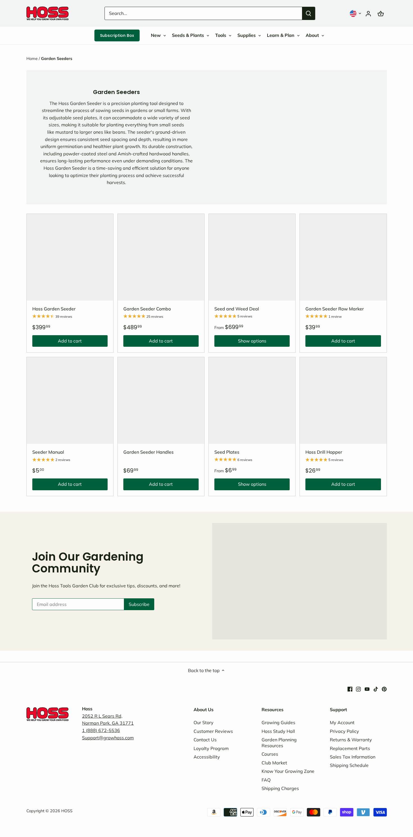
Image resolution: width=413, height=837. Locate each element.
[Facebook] (350, 689)
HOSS (66, 810)
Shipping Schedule (349, 765)
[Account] (368, 13)
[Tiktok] (375, 689)
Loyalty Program (211, 748)
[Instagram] (358, 689)
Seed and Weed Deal (236, 309)
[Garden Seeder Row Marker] (343, 257)
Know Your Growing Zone (288, 771)
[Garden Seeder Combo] (161, 257)
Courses (270, 754)
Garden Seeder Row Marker (334, 309)
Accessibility (207, 757)
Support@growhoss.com (108, 737)
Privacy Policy (344, 731)
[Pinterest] (384, 689)
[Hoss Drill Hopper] (343, 400)
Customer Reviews (213, 731)
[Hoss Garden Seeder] (70, 257)
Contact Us (205, 739)
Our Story (204, 722)
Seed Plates (226, 452)
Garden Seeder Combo (147, 309)
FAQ (266, 780)
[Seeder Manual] (70, 400)
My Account (342, 722)
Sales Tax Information (352, 757)
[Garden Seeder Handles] (161, 400)
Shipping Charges (280, 788)
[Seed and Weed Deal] (252, 257)
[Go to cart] (380, 13)
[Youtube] (367, 689)
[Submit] (308, 13)
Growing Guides (278, 722)
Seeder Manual (48, 452)
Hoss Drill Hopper (323, 452)
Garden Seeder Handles (148, 452)
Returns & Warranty (351, 739)
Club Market (274, 763)
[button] (356, 13)
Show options (240, 342)
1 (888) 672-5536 (101, 730)
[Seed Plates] (252, 400)
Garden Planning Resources (279, 742)
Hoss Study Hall (278, 731)
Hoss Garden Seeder (54, 309)
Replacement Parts (350, 748)
